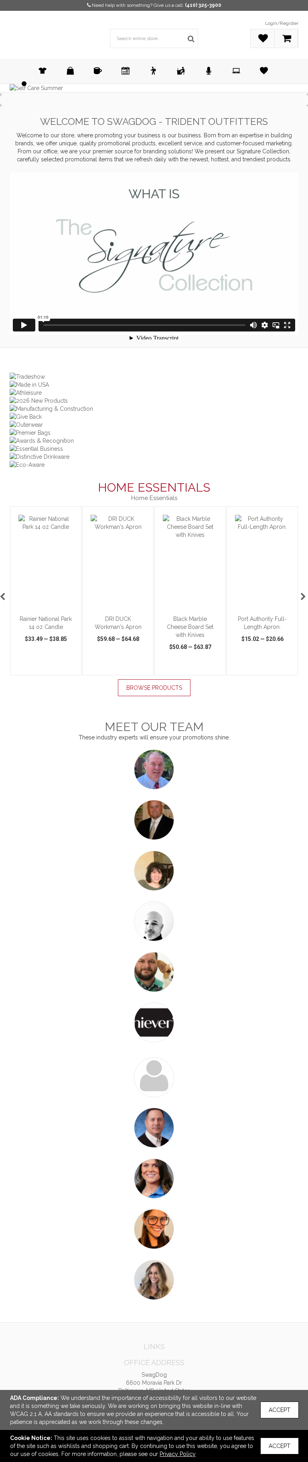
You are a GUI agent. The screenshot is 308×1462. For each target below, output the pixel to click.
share (71, 667)
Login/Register (281, 23)
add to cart (50, 606)
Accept (279, 1410)
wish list (52, 665)
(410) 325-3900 (203, 5)
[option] (45, 590)
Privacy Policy (178, 1454)
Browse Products (154, 688)
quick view (26, 665)
